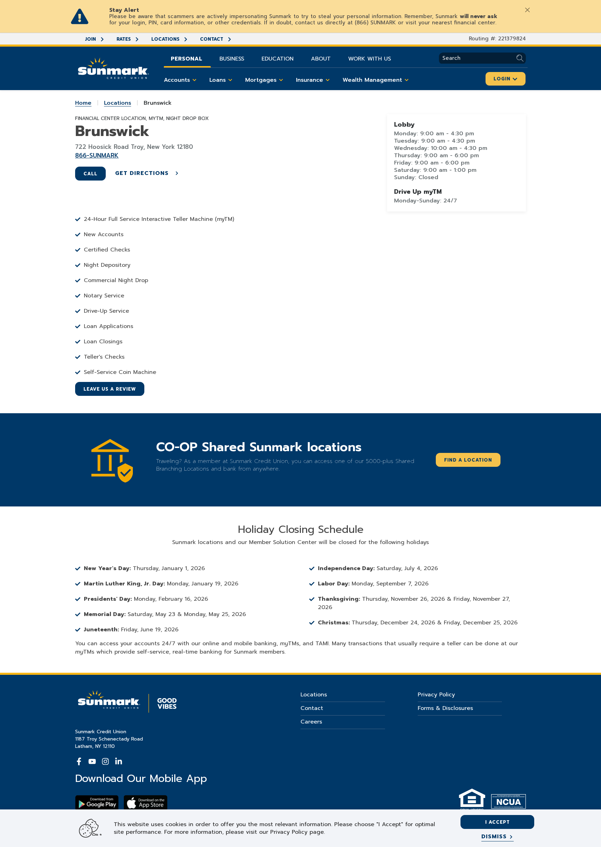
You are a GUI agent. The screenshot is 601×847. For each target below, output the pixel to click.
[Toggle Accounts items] (194, 80)
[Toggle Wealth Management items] (406, 80)
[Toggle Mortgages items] (281, 80)
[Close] (527, 10)
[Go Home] (113, 67)
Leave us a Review (109, 389)
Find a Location (468, 460)
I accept (497, 822)
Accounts (177, 80)
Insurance (309, 80)
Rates (124, 39)
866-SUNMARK (97, 155)
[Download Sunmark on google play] (97, 803)
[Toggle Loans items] (230, 80)
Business (231, 59)
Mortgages (261, 80)
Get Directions (143, 173)
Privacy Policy (436, 694)
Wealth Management (372, 80)
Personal (186, 59)
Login (503, 78)
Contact (212, 39)
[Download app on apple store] (145, 803)
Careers (311, 722)
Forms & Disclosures (445, 708)
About (321, 59)
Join (91, 39)
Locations (166, 39)
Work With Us (369, 59)
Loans (217, 80)
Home (83, 103)
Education (278, 59)
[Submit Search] (521, 58)
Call (90, 173)
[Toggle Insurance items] (327, 80)
